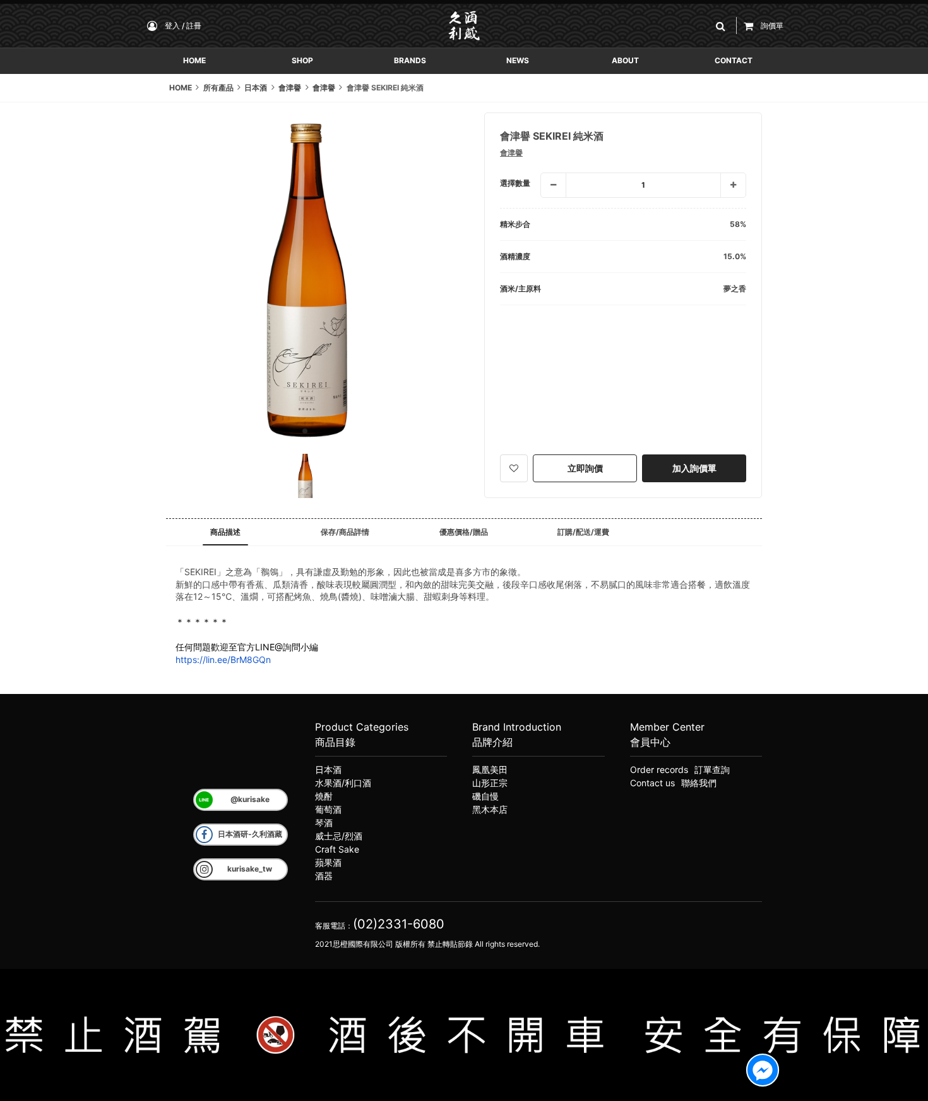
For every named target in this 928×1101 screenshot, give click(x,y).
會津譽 (511, 152)
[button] (723, 25)
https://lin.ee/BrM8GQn (223, 659)
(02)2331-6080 (398, 924)
